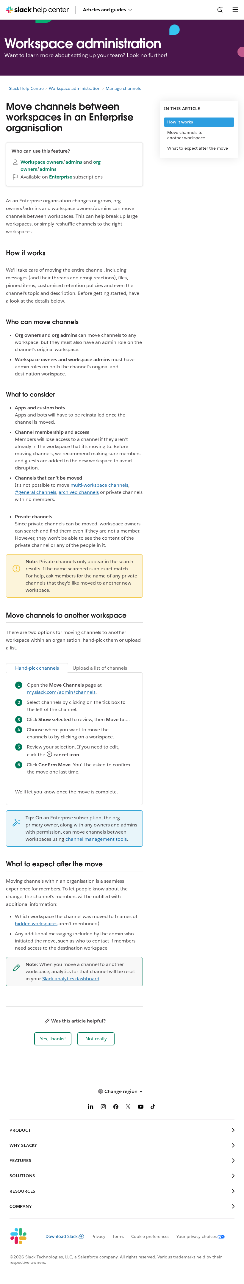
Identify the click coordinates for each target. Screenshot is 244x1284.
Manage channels (123, 88)
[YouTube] (140, 1108)
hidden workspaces (36, 923)
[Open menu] (235, 10)
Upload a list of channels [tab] (100, 668)
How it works (180, 122)
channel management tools (96, 839)
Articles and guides (104, 10)
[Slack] (23, 1236)
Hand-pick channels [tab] (37, 668)
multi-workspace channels (99, 485)
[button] (52, 1038)
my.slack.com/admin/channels (61, 692)
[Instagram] (103, 1108)
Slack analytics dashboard (70, 978)
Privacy (98, 1236)
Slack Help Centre (26, 88)
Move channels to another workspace (186, 135)
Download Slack (62, 1236)
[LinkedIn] (90, 1108)
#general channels (35, 492)
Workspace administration (75, 88)
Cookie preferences (150, 1236)
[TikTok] (153, 1108)
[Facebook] (115, 1108)
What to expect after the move (197, 148)
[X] (128, 1108)
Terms (118, 1236)
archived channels (79, 492)
